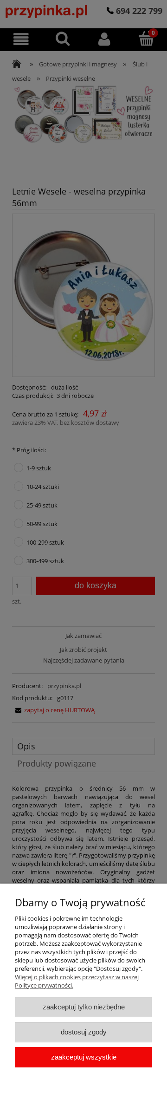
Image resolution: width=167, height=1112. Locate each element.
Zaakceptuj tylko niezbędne (84, 1007)
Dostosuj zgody (84, 1032)
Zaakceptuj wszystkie (83, 1057)
